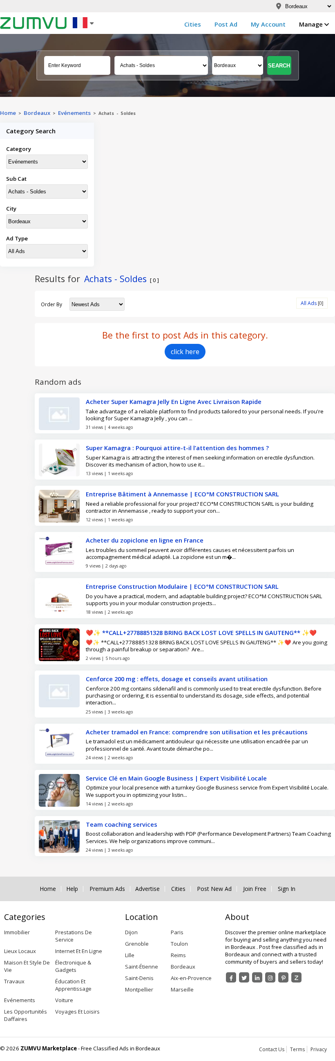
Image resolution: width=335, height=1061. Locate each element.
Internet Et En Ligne (78, 951)
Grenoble (137, 943)
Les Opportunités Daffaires (25, 1015)
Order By (51, 304)
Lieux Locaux (20, 951)
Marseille (182, 989)
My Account (268, 24)
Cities (192, 24)
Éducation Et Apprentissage (73, 985)
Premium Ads (107, 889)
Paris (177, 932)
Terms (297, 1049)
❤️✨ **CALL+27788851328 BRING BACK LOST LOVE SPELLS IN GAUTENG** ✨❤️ (201, 632)
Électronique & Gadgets (73, 966)
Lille (129, 955)
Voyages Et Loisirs (77, 1011)
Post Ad (225, 24)
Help (72, 889)
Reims (178, 955)
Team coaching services (121, 824)
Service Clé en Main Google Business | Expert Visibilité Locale (176, 778)
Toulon (179, 943)
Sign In (286, 889)
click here (185, 351)
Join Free (254, 889)
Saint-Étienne (141, 966)
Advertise (147, 889)
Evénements (74, 113)
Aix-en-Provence (191, 978)
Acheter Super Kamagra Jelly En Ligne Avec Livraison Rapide (173, 401)
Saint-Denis (139, 978)
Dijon (131, 932)
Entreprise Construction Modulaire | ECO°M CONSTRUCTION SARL (182, 586)
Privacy (318, 1049)
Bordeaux (183, 966)
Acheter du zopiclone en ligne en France (144, 540)
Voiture (64, 1000)
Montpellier (139, 989)
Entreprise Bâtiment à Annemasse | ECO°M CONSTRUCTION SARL (182, 494)
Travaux (14, 981)
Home (8, 113)
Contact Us (271, 1049)
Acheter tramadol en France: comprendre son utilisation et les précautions (197, 732)
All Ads (309, 303)
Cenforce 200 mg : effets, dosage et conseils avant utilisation (177, 679)
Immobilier (17, 932)
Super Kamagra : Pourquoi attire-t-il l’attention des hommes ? (177, 448)
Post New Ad (214, 889)
